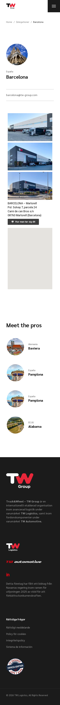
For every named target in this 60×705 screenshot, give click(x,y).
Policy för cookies (16, 634)
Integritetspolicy (15, 640)
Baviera (34, 348)
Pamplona (35, 374)
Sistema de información (19, 646)
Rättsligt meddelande (18, 627)
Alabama (34, 426)
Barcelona (17, 76)
